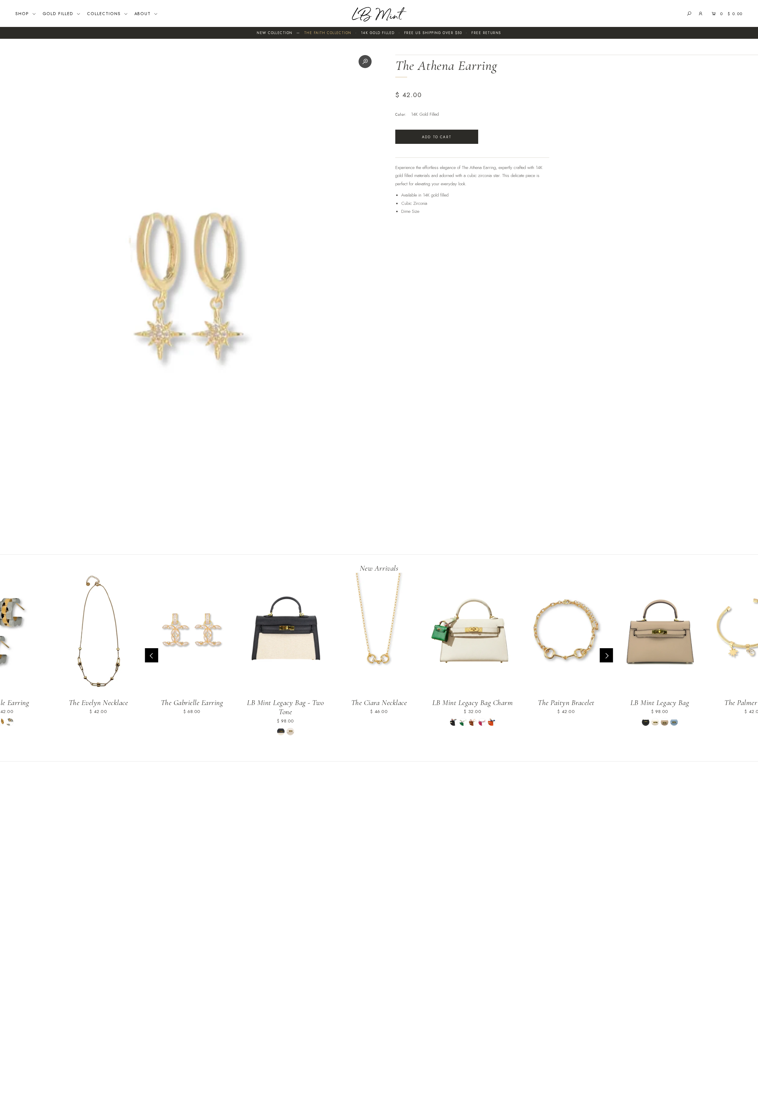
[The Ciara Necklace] (379, 633)
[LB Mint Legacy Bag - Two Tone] (285, 633)
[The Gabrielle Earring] (192, 633)
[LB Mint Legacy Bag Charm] (472, 633)
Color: (401, 114)
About (143, 14)
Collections (105, 14)
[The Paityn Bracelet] (566, 633)
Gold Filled (59, 14)
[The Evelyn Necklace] (98, 633)
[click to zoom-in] (365, 61)
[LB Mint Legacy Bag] (659, 633)
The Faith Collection (327, 33)
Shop (23, 14)
